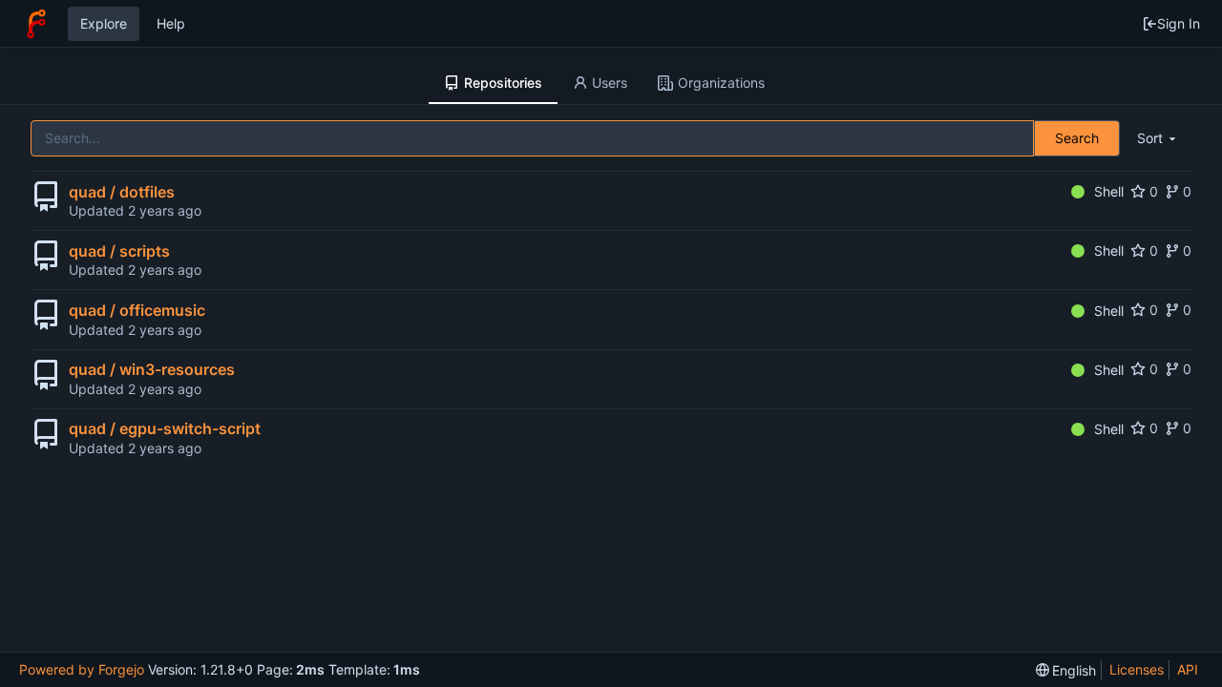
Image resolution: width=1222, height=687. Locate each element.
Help (171, 23)
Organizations (721, 82)
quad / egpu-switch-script (165, 428)
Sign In (1178, 23)
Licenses (1136, 669)
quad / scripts (119, 250)
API (1187, 669)
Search (1077, 138)
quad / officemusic (137, 310)
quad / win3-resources (152, 369)
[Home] (36, 24)
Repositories (503, 82)
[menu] (1158, 138)
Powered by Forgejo (81, 669)
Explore (103, 23)
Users (609, 82)
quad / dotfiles (122, 191)
